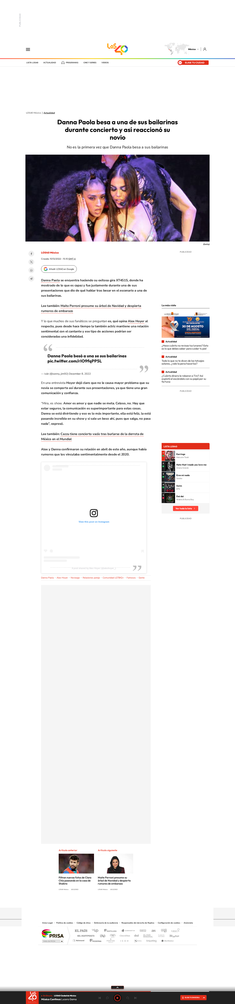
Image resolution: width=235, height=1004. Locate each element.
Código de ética (83, 923)
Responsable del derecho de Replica (137, 923)
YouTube (107, 901)
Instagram (114, 901)
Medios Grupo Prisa (52, 941)
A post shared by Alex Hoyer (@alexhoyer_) (94, 568)
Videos (105, 62)
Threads (133, 901)
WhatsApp (31, 270)
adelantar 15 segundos (128, 998)
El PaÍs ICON (124, 940)
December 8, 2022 (80, 374)
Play (117, 997)
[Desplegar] (117, 987)
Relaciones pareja (91, 577)
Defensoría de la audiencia (106, 923)
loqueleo (152, 940)
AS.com (152, 931)
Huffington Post (85, 935)
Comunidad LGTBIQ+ (113, 577)
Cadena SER (142, 931)
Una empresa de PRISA (52, 933)
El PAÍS (81, 931)
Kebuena (171, 935)
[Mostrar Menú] (30, 49)
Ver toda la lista (184, 508)
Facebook (31, 254)
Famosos (131, 577)
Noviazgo (75, 577)
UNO (103, 935)
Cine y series (89, 62)
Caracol (174, 931)
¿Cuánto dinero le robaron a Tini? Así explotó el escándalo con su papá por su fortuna (184, 378)
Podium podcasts (110, 940)
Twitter (31, 262)
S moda (138, 940)
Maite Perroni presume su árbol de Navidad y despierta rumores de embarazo (114, 880)
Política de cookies (64, 923)
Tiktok (101, 901)
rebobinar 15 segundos (107, 998)
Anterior (100, 998)
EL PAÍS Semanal (148, 935)
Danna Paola (50, 280)
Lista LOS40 (32, 62)
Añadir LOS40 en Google (61, 269)
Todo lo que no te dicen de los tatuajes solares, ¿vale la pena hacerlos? (183, 362)
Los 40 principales (96, 931)
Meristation (167, 940)
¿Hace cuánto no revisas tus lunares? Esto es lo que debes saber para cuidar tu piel (185, 347)
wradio (112, 935)
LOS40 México (117, 49)
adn (162, 931)
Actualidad (49, 62)
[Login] (205, 49)
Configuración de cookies (169, 923)
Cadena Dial (137, 935)
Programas (72, 62)
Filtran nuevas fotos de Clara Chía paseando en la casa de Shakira (75, 880)
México (192, 49)
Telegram (31, 278)
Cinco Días (124, 935)
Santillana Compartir (128, 931)
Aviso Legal (47, 923)
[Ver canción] (170, 456)
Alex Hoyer (136, 321)
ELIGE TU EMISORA (192, 997)
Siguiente (135, 998)
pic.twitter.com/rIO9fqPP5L (74, 361)
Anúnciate (188, 923)
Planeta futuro (160, 935)
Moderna (94, 940)
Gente (142, 577)
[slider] (117, 991)
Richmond (79, 940)
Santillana (111, 931)
